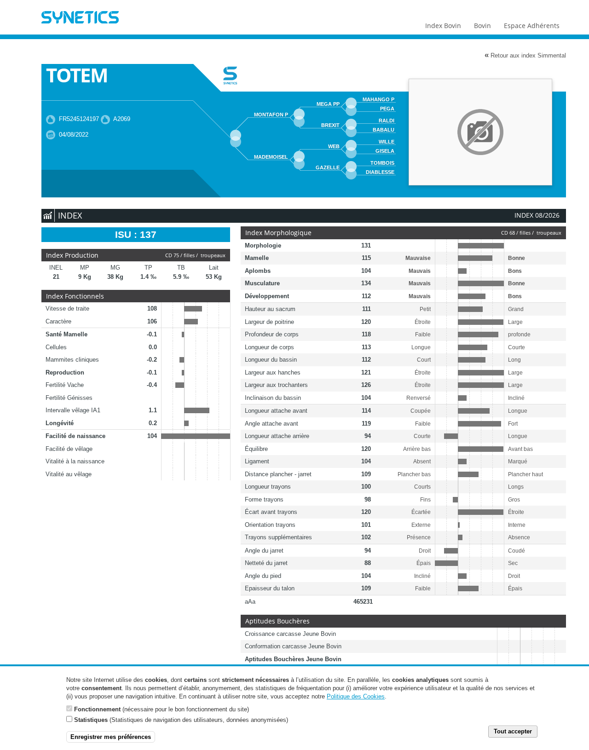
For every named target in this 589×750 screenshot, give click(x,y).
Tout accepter (513, 731)
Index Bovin (443, 25)
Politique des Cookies (356, 696)
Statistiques (91, 719)
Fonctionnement (97, 708)
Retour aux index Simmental (525, 55)
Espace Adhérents (532, 25)
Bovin (482, 25)
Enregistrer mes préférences (110, 736)
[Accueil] (80, 18)
